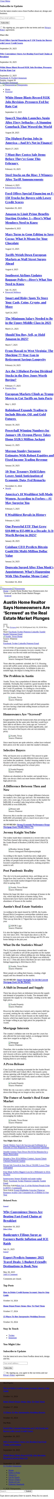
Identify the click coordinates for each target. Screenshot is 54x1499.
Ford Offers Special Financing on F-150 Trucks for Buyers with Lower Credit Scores (29, 198)
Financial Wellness (13, 292)
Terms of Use (14, 1482)
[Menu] (1, 85)
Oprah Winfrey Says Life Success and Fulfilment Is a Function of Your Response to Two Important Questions (26, 1146)
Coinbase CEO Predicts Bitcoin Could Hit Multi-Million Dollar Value (26, 551)
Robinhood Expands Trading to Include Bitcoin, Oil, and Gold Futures (26, 414)
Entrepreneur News (13, 187)
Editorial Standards (16, 1484)
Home (7, 89)
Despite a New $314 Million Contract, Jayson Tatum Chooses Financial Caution (24, 1159)
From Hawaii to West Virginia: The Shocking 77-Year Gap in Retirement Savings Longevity (29, 355)
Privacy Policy (9, 1375)
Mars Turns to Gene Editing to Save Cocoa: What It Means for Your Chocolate (29, 239)
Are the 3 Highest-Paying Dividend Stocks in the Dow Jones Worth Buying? (28, 375)
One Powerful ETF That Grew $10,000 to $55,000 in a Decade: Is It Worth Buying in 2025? (29, 531)
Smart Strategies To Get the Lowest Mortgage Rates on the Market (25, 981)
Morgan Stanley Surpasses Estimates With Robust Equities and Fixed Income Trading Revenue (29, 455)
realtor (39, 1179)
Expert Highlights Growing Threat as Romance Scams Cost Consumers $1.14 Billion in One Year (26, 1192)
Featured (8, 92)
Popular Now (10, 388)
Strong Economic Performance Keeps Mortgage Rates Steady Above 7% (26, 826)
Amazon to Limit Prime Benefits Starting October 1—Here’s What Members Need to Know (28, 218)
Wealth (8, 488)
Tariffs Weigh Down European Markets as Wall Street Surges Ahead (25, 259)
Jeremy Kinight (20, 1179)
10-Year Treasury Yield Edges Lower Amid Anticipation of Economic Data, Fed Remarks (25, 476)
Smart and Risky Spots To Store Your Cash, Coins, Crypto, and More (26, 302)
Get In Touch (14, 1477)
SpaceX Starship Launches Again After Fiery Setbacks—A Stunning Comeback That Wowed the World (28, 122)
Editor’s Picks (14, 1473)
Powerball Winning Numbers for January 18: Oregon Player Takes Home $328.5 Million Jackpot (28, 435)
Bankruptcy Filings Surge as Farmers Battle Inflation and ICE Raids (25, 1239)
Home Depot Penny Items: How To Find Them (24, 1306)
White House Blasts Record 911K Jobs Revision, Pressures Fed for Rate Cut (27, 102)
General (8, 596)
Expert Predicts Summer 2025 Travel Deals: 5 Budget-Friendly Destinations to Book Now (25, 1262)
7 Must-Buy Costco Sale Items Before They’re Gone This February (25, 159)
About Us (13, 1475)
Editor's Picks (7, 1229)
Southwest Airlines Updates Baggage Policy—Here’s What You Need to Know (28, 280)
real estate (32, 1179)
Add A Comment (10, 1274)
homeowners (8, 1179)
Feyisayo (13, 627)
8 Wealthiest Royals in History (25, 514)
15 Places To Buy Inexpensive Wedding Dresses (24, 1316)
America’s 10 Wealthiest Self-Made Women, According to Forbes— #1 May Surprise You (29, 498)
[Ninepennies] (15, 85)
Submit (28, 1491)
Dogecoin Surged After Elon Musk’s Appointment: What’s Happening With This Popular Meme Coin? (29, 572)
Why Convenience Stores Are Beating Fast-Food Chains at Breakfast (23, 1216)
